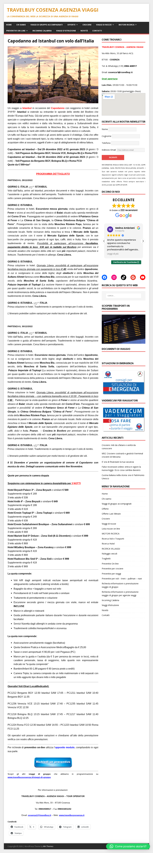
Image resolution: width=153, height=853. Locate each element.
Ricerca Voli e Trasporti (113, 538)
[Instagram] (114, 277)
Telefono (106, 143)
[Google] (133, 277)
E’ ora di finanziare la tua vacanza (118, 461)
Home (9, 24)
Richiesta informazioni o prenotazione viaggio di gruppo (120, 585)
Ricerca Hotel (108, 543)
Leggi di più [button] (112, 254)
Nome (105, 129)
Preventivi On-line (15, 30)
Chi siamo (21, 24)
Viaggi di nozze (104, 24)
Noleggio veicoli (109, 553)
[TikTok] (123, 277)
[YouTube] (142, 277)
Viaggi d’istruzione (66, 30)
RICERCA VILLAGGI (111, 548)
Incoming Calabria (42, 30)
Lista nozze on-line (111, 528)
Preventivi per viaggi (111, 573)
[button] (143, 241)
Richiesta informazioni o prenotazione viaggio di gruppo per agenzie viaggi (120, 593)
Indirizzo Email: (109, 149)
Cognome (106, 136)
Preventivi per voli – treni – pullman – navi (122, 578)
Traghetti (106, 558)
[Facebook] (104, 277)
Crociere (86, 24)
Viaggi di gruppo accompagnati (46, 24)
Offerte (71, 24)
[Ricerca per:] (123, 295)
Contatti (97, 30)
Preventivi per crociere (112, 568)
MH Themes (48, 846)
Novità (84, 30)
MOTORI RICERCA (126, 24)
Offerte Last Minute (111, 513)
